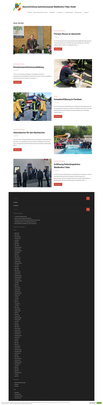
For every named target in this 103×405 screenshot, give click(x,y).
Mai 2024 (16, 254)
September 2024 (18, 250)
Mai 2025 (16, 242)
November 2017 (18, 332)
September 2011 (18, 372)
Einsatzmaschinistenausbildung (28, 67)
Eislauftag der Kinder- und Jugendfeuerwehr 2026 (25, 221)
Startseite (29, 12)
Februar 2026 (17, 236)
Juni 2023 (17, 264)
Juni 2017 (17, 339)
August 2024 (17, 252)
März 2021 (17, 302)
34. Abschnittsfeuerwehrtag (21, 216)
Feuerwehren (60, 12)
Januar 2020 (17, 309)
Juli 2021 (16, 296)
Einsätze (16, 384)
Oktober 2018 (17, 319)
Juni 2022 (17, 282)
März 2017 (17, 344)
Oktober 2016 (17, 353)
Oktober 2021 (17, 291)
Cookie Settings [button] (92, 402)
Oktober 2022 (18, 279)
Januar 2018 (17, 330)
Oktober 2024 (18, 249)
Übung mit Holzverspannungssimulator (23, 218)
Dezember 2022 (18, 275)
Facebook (15, 202)
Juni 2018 (17, 321)
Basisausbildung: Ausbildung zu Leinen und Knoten (25, 223)
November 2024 (18, 247)
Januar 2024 (17, 259)
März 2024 (17, 256)
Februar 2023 (17, 272)
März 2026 (17, 234)
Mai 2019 (16, 312)
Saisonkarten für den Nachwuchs (29, 132)
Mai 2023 (16, 266)
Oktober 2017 (17, 333)
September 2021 (18, 293)
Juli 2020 (17, 305)
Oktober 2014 (17, 360)
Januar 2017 (17, 347)
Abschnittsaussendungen (59, 30)
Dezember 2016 (18, 349)
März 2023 (17, 270)
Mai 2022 (16, 284)
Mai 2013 (16, 367)
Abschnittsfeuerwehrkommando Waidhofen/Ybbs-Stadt (49, 6)
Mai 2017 (16, 340)
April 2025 (17, 243)
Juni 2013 (17, 365)
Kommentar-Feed (18, 396)
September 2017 (18, 335)
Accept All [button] (99, 402)
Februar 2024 (17, 257)
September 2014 (18, 362)
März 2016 (17, 356)
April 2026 (17, 233)
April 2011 (17, 376)
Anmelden (17, 392)
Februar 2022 (17, 287)
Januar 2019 (17, 316)
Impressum (86, 12)
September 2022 (18, 280)
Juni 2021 (17, 298)
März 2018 (17, 326)
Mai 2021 (16, 300)
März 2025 (17, 245)
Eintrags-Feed (18, 394)
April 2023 (17, 268)
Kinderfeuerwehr (78, 12)
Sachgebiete (52, 12)
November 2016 (18, 351)
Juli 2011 (16, 374)
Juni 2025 (17, 240)
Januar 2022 (17, 289)
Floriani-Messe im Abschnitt (67, 34)
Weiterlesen (57, 49)
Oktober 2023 (18, 261)
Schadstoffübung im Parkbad (67, 99)
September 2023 (18, 263)
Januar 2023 (17, 273)
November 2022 (18, 277)
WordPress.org (18, 397)
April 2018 (17, 325)
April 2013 (17, 369)
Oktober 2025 (18, 238)
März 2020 (17, 307)
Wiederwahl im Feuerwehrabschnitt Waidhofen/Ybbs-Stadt (27, 220)
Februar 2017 (17, 346)
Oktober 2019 (17, 310)
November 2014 (18, 358)
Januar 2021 (17, 303)
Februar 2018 (17, 328)
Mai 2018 (16, 323)
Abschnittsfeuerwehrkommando (41, 12)
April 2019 (17, 314)
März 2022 (17, 286)
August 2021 (17, 294)
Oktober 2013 (17, 363)
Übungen (56, 96)
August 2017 (17, 337)
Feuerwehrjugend (69, 12)
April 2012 (17, 370)
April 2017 (17, 342)
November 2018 (18, 317)
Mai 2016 (16, 354)
